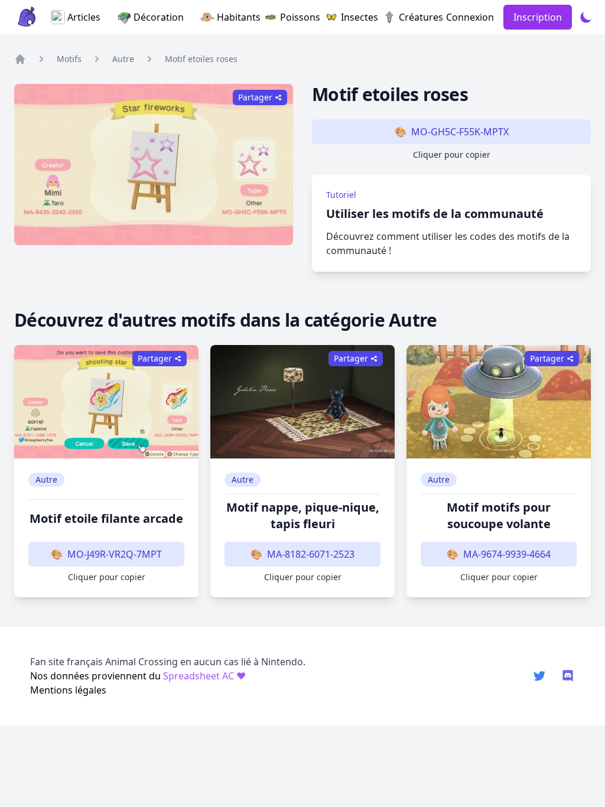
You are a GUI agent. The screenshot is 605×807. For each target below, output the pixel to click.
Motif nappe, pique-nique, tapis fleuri (302, 515)
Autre (123, 58)
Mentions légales (68, 690)
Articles (83, 17)
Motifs (69, 58)
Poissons (293, 17)
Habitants (232, 17)
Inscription (537, 17)
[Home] (20, 59)
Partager (155, 358)
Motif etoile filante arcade (106, 518)
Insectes (353, 17)
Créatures (414, 17)
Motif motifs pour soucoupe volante (499, 515)
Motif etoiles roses (201, 58)
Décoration (159, 17)
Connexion (470, 17)
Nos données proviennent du (138, 675)
